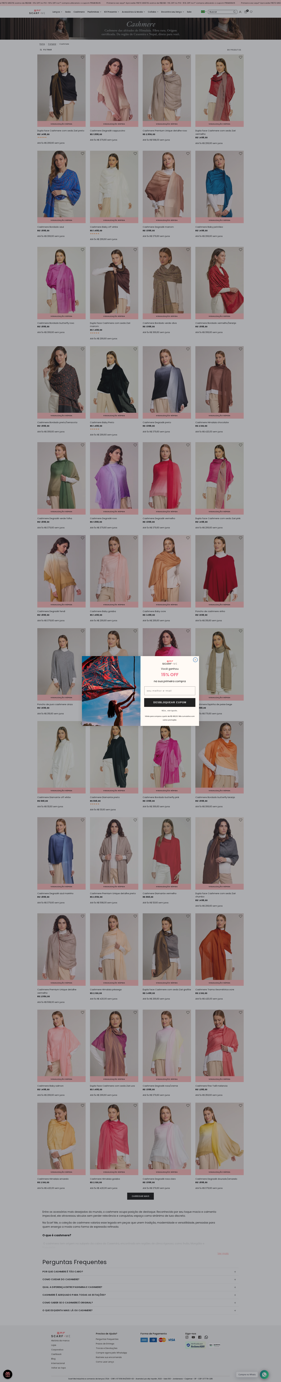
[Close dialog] (195, 660)
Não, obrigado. (170, 710)
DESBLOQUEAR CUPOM (169, 702)
